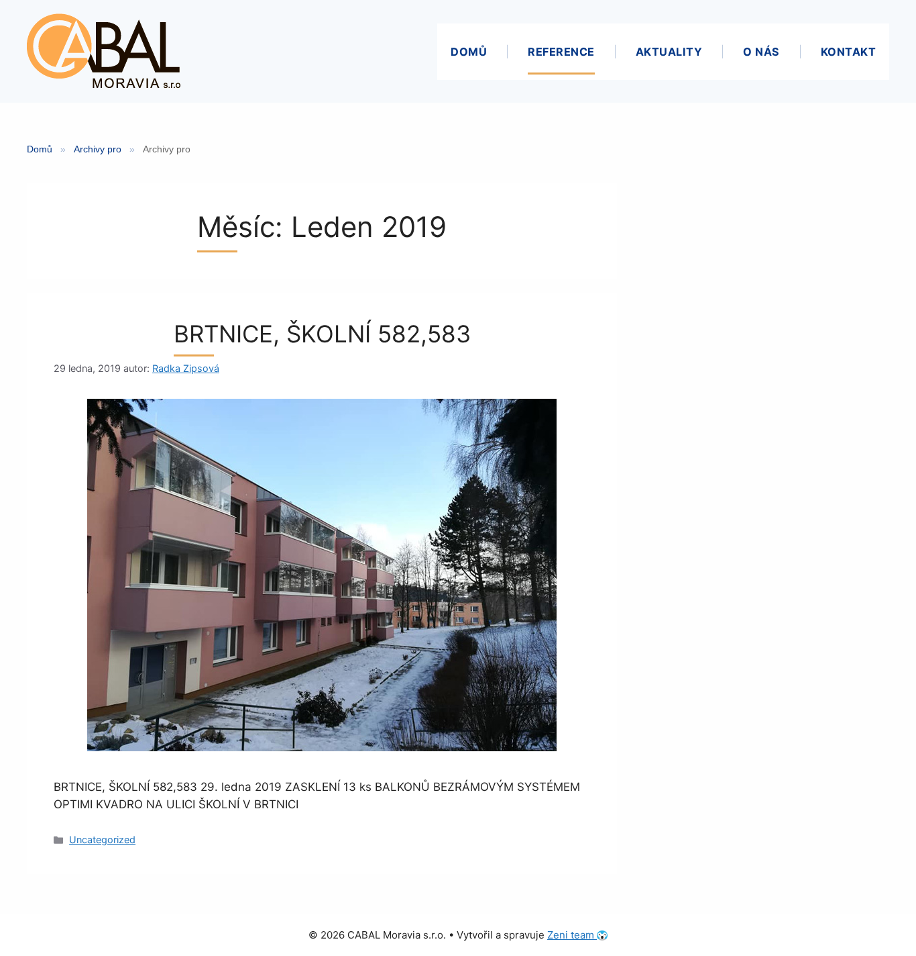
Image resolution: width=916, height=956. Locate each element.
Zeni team (572, 934)
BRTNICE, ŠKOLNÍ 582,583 (322, 334)
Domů (39, 149)
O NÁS (761, 51)
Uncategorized (102, 839)
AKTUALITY (669, 51)
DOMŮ (469, 51)
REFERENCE (561, 51)
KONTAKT (848, 51)
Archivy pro (97, 149)
